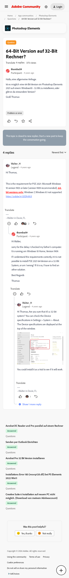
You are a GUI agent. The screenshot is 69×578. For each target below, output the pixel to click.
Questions (11, 18)
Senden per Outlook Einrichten (22, 441)
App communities (25, 15)
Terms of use (34, 556)
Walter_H (16, 163)
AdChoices (14, 573)
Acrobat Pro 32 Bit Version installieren (25, 458)
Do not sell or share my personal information (27, 568)
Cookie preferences (15, 562)
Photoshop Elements (48, 15)
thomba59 (16, 69)
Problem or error (14, 113)
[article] (34, 194)
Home (10, 15)
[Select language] (46, 7)
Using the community (16, 556)
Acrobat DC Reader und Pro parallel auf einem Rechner (34, 425)
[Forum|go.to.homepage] (26, 7)
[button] (6, 7)
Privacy (46, 556)
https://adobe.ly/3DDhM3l (19, 196)
